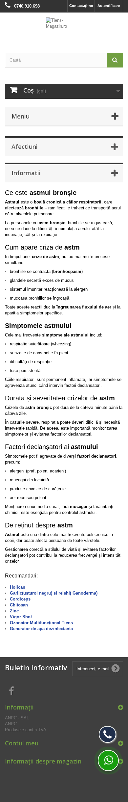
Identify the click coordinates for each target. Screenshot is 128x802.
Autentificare (108, 6)
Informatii (26, 173)
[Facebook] (11, 690)
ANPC (11, 723)
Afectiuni (24, 146)
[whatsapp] (108, 760)
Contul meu (21, 743)
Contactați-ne (81, 6)
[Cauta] (115, 60)
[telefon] (107, 734)
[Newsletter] (115, 668)
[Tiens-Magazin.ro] (64, 26)
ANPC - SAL (17, 717)
